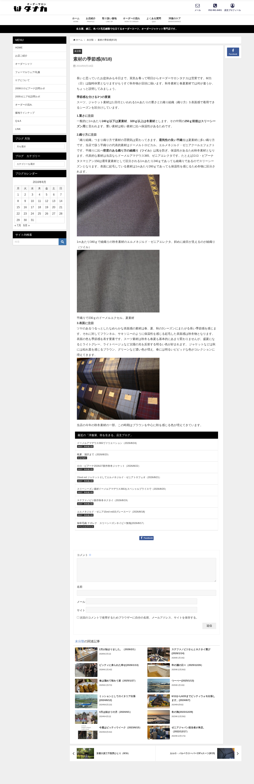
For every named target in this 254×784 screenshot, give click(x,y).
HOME (18, 47)
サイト (81, 610)
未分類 (77, 51)
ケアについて (22, 80)
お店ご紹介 (21, 55)
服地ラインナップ (25, 113)
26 (46, 213)
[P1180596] (118, 282)
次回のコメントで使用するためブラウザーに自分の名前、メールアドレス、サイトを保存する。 (139, 617)
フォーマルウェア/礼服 (27, 72)
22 (18, 213)
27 (53, 213)
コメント (84, 555)
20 (53, 207)
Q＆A (18, 121)
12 (46, 201)
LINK (18, 129)
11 (39, 201)
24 (32, 213)
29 (18, 220)
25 (39, 213)
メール (81, 601)
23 (25, 213)
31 (32, 220)
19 (46, 207)
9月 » (26, 225)
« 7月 (18, 225)
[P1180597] (118, 206)
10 (32, 201)
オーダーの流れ (23, 104)
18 (39, 207)
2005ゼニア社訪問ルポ (27, 96)
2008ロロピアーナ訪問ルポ (30, 88)
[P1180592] (118, 390)
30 (25, 220)
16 (25, 207)
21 (60, 207)
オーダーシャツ (23, 64)
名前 (79, 586)
